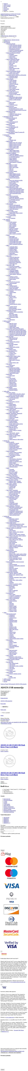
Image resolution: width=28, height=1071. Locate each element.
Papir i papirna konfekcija (12, 537)
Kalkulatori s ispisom (14, 518)
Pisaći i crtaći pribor (10, 599)
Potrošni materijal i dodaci (15, 304)
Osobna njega (12, 637)
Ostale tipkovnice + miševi (15, 267)
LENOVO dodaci (13, 55)
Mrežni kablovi (12, 462)
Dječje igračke (9, 672)
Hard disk (8, 163)
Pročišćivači (12, 616)
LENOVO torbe (13, 65)
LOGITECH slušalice (14, 272)
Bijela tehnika (9, 640)
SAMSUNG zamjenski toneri (16, 512)
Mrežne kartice (9, 348)
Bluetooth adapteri (13, 390)
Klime (7, 649)
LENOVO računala (13, 84)
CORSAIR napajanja (14, 197)
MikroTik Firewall (13, 338)
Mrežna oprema (7, 321)
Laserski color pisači (13, 240)
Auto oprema (9, 431)
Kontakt (5, 10)
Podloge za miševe (13, 254)
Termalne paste (12, 140)
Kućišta (8, 179)
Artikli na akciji (6, 5)
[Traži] (14, 37)
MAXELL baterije (13, 444)
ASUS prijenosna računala (15, 46)
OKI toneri (11, 502)
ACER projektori (13, 421)
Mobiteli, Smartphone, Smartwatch (14, 413)
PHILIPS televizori (13, 427)
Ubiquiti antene (12, 326)
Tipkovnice (8, 256)
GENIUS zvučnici (13, 276)
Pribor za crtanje (13, 610)
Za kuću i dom (12, 677)
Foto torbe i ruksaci (10, 392)
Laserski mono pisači (14, 239)
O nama (5, 801)
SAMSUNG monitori (14, 231)
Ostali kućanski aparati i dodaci (16, 638)
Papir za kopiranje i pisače (15, 538)
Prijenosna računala (10, 43)
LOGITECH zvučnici (14, 278)
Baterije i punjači (10, 442)
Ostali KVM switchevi (14, 341)
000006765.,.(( (6, 822)
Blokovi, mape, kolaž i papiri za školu (17, 554)
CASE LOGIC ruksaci (14, 72)
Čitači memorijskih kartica (15, 193)
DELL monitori (12, 226)
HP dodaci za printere (14, 453)
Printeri (8, 235)
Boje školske (12, 552)
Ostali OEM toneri (13, 504)
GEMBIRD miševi (13, 248)
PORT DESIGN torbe (14, 68)
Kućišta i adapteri (13, 171)
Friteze (10, 623)
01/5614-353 (14, 14)
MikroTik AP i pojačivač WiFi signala (17, 331)
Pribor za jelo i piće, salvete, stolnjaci (17, 535)
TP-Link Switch (13, 384)
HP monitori (12, 227)
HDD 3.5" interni (13, 166)
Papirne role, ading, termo (15, 544)
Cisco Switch (12, 378)
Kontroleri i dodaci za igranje (15, 408)
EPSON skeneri (12, 308)
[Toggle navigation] (1, 1)
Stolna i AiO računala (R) (12, 121)
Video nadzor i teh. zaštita (12, 434)
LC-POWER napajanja (14, 200)
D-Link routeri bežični (14, 367)
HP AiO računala (13, 93)
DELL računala (12, 82)
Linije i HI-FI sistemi (11, 409)
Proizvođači (6, 8)
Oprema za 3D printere (11, 474)
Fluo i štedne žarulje (13, 663)
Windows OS (12, 112)
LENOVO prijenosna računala (16, 50)
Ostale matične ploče (14, 147)
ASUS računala (12, 81)
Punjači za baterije (13, 449)
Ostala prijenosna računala (15, 51)
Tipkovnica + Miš (10, 265)
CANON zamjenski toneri (15, 508)
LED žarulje (12, 668)
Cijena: (2, 715)
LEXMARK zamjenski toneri (16, 511)
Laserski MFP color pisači (15, 242)
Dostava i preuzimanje (8, 806)
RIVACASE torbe (13, 62)
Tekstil (10, 563)
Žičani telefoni (12, 404)
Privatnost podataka (7, 800)
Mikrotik (11, 345)
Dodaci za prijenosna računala (13, 52)
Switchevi (8, 377)
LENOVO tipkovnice (14, 259)
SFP (10, 361)
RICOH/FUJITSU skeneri (15, 309)
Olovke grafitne (12, 608)
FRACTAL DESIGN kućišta (15, 180)
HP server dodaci (13, 107)
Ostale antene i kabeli (14, 327)
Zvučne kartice (12, 215)
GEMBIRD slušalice (14, 271)
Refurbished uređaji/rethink (9, 810)
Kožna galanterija (13, 571)
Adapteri (11, 457)
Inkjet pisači (12, 236)
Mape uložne (12, 587)
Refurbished (12, 119)
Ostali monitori (12, 232)
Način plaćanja (6, 805)
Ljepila (10, 581)
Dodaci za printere (10, 451)
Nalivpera (11, 603)
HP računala (12, 85)
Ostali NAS (12, 354)
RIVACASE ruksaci (13, 73)
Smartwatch (12, 418)
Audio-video (6, 391)
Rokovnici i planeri (13, 568)
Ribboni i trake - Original (15, 481)
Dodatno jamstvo (13, 58)
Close (2, 781)
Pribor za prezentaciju (14, 598)
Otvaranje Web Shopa (19, 1030)
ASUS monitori (12, 224)
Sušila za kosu (12, 632)
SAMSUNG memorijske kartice (16, 190)
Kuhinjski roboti (13, 628)
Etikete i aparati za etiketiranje (16, 546)
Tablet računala (9, 95)
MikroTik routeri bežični (14, 369)
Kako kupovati (6, 799)
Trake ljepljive (12, 530)
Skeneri (8, 305)
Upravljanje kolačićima (8, 812)
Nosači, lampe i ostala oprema (16, 423)
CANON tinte (12, 486)
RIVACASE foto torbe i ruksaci (16, 395)
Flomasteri (11, 604)
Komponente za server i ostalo (16, 108)
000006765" (6, 820)
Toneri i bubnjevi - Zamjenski (13, 505)
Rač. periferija (6, 219)
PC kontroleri (12, 218)
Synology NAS (12, 353)
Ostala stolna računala (14, 89)
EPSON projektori (13, 422)
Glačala (11, 624)
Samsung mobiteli (13, 414)
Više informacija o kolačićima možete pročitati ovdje (12, 1051)
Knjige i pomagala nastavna (15, 557)
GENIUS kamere (13, 285)
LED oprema (12, 664)
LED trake (11, 667)
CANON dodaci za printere (15, 452)
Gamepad (11, 291)
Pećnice (11, 643)
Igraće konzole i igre (11, 407)
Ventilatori (11, 636)
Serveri (8, 101)
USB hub (8, 318)
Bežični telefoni (12, 405)
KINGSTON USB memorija (15, 206)
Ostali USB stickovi (13, 209)
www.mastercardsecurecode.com (17, 982)
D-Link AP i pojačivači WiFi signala (17, 330)
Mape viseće (12, 591)
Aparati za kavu (12, 617)
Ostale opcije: (3, 709)
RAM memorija (9, 172)
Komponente (6, 134)
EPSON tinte (12, 487)
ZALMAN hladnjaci (14, 160)
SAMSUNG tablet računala (15, 98)
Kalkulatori (8, 517)
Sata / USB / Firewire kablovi (16, 465)
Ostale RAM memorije (14, 177)
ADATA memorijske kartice (15, 188)
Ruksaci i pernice (13, 551)
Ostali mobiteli (12, 416)
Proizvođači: (3, 703)
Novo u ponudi (6, 6)
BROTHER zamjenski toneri (15, 507)
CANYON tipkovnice (14, 257)
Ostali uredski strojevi (11, 522)
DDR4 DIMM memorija (14, 175)
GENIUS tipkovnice (14, 258)
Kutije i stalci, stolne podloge (15, 580)
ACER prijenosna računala (15, 45)
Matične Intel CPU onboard (15, 142)
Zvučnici (8, 275)
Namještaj (11, 582)
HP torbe (11, 64)
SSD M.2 (11, 170)
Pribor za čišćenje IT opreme (12, 477)
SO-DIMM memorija (14, 176)
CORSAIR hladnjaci (14, 154)
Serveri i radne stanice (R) (12, 127)
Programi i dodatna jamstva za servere (17, 110)
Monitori (8, 220)
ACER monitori (12, 222)
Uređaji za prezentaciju (14, 597)
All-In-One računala (10, 90)
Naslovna (5, 3)
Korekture (11, 578)
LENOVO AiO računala (14, 94)
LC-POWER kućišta (14, 181)
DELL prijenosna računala (15, 47)
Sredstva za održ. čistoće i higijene (17, 534)
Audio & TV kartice (11, 214)
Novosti (5, 7)
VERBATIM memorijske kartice (16, 192)
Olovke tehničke (13, 607)
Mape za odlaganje (13, 590)
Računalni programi (10, 111)
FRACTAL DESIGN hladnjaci (16, 155)
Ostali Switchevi (13, 386)
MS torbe (11, 67)
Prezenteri (8, 280)
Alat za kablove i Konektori (15, 459)
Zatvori (2, 850)
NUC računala (12, 88)
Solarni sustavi (9, 669)
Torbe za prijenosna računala (12, 59)
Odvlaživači (12, 615)
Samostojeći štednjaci (14, 646)
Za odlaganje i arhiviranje (12, 585)
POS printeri (12, 301)
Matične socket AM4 (14, 146)
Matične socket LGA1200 (15, 144)
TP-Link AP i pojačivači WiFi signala (17, 332)
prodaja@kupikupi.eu (5, 14)
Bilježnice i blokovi (13, 547)
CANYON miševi (13, 246)
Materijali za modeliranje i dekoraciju (17, 555)
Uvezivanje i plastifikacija (15, 595)
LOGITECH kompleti (14, 266)
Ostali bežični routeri (14, 373)
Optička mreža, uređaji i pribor (13, 356)
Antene (8, 322)
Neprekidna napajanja (11, 310)
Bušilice (11, 576)
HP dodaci (11, 54)
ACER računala (12, 80)
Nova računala (6, 42)
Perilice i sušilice (13, 642)
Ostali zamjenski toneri (14, 515)
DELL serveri (12, 102)
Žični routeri (12, 375)
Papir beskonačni (13, 542)
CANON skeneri (13, 306)
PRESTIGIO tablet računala (15, 97)
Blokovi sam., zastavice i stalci (16, 574)
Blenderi (11, 619)
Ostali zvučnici (12, 279)
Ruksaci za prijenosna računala (13, 71)
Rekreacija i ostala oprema (15, 656)
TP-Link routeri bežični (14, 371)
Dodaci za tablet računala (15, 99)
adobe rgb (10, 722)
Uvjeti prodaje (6, 804)
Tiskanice (11, 548)
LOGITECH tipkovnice (14, 261)
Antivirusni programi (14, 115)
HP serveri (11, 103)
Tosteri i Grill (12, 633)
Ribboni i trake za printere (12, 479)
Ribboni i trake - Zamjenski (15, 482)
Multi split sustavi (13, 650)
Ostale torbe (12, 69)
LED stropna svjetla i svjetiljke (16, 666)
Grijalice (11, 625)
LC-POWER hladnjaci (14, 157)
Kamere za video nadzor (14, 435)
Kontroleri (8, 216)
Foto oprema (12, 399)
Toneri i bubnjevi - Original (12, 496)
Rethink (11, 120)
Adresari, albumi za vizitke (15, 573)
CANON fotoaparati (14, 397)
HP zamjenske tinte (13, 494)
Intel (10, 138)
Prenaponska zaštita (13, 317)
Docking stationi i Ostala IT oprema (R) (15, 132)
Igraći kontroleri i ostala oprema (13, 289)
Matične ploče (9, 141)
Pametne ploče (12, 429)
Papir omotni (12, 543)
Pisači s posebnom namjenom (16, 244)
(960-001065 (6, 817)
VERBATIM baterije (14, 447)
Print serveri (9, 364)
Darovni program (13, 564)
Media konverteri (13, 358)
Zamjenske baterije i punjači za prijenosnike (16, 75)
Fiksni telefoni (9, 403)
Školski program (10, 550)
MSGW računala (13, 86)
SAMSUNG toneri (13, 503)
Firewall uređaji (9, 336)
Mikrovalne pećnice (13, 629)
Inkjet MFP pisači (13, 237)
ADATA (5, 706)
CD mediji (11, 469)
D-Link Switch (12, 379)
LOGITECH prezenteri (14, 282)
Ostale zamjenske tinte (14, 495)
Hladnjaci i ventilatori (11, 153)
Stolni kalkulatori (13, 520)
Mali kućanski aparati (11, 613)
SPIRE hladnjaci (13, 159)
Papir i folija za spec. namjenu (16, 539)
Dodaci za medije (13, 473)
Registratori (11, 586)
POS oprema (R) (10, 129)
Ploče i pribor (12, 594)
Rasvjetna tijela (9, 662)
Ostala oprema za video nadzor (16, 439)
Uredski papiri (12, 541)
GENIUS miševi (13, 249)
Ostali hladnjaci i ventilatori (15, 162)
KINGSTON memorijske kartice (16, 189)
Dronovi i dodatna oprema (15, 673)
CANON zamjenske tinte (15, 491)
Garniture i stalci (13, 611)
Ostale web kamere (13, 288)
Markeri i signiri (12, 606)
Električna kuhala (13, 621)
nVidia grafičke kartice (14, 151)
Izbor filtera (3, 693)
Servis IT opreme (7, 809)
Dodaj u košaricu (4, 751)
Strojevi (11, 660)
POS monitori (12, 300)
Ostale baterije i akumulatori (15, 448)
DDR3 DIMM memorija (14, 173)
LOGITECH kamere (14, 287)
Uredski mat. (6, 516)
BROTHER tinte (13, 485)
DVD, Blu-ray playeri (14, 401)
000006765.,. (6, 821)
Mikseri (11, 630)
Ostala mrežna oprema (14, 347)
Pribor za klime (12, 654)
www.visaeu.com (10, 1017)
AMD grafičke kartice (14, 150)
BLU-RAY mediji (13, 472)
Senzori (11, 438)
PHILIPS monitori (13, 229)
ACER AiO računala (14, 91)
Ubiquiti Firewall (13, 339)
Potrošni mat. (6, 440)
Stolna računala (9, 78)
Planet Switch (12, 382)
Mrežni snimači (12, 436)
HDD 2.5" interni (13, 164)
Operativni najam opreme (9, 808)
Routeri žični (9, 374)
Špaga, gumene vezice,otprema (16, 531)
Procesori (8, 136)
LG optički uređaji (13, 211)
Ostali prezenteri (13, 283)
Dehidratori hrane (13, 620)
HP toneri (11, 500)
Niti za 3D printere (13, 475)
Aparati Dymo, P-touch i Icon (16, 525)
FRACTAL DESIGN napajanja (16, 198)
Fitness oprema (9, 655)
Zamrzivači (11, 647)
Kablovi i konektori (13, 357)
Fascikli (11, 589)
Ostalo (4, 612)
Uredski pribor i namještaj (12, 572)
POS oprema (9, 295)
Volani (10, 293)
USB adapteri (9, 387)
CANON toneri (12, 499)
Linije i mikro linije (13, 412)
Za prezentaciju (9, 593)
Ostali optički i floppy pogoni (15, 213)
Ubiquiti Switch (12, 383)
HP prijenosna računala (14, 49)
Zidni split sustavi (13, 653)
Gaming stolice (12, 292)
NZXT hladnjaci (13, 158)
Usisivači (11, 634)
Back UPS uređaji (13, 314)
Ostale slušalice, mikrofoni (15, 274)
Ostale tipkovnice (13, 263)
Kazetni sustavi (12, 651)
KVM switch (9, 340)
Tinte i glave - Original (11, 483)
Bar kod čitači (12, 296)
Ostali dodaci (12, 56)
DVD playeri (9, 400)
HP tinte (11, 489)
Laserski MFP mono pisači (15, 241)
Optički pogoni (9, 210)
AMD (10, 137)
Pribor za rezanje (13, 533)
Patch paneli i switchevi (14, 360)
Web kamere (9, 284)
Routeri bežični (9, 366)
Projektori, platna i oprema (12, 420)
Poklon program (13, 569)
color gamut (3, 722)
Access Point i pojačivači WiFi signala (15, 328)
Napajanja (8, 194)
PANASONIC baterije (14, 446)
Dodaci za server (10, 106)
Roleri (10, 602)
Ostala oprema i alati (13, 362)
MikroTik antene (13, 323)
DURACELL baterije (14, 443)
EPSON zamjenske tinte (14, 492)
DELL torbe (12, 63)
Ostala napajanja (13, 202)
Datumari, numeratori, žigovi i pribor (17, 577)
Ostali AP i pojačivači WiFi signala (17, 335)
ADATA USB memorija (14, 205)
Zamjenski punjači (13, 77)
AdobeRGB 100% (17, 722)
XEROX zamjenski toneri (15, 513)
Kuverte (11, 529)
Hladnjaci (11, 641)
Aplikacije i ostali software (15, 114)
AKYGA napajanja (13, 196)
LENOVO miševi (13, 250)
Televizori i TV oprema (11, 426)
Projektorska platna (13, 425)
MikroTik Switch (13, 380)
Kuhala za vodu (12, 626)
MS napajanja (12, 201)
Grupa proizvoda (4, 698)
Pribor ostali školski (13, 556)
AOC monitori (12, 223)
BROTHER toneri (13, 498)
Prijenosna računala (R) (11, 118)
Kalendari (11, 567)
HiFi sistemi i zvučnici (14, 410)
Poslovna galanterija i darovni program (15, 561)
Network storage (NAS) (11, 351)
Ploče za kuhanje (13, 645)
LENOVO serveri (13, 105)
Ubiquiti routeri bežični (14, 370)
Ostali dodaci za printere (14, 455)
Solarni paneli (12, 671)
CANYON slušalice (13, 270)
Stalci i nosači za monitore (15, 233)
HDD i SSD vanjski (13, 167)
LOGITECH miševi (13, 252)
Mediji (7, 468)
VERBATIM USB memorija (15, 207)
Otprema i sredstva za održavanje (13, 528)
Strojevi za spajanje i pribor (15, 584)
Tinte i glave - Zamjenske (12, 490)
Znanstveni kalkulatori (14, 521)
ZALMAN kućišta (13, 184)
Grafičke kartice (10, 149)
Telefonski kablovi (13, 466)
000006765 (6, 819)
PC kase (11, 298)
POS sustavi (12, 302)
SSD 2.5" (11, 168)
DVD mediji (12, 470)
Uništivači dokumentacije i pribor (16, 524)
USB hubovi (12, 319)
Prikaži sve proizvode (5, 26)
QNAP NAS (12, 352)
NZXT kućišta (12, 183)
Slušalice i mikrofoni (11, 269)
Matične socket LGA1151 (15, 145)
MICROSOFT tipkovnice (15, 262)
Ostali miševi (12, 253)
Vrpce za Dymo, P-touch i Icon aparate (18, 526)
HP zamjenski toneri (13, 509)
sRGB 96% (24, 722)
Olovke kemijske (13, 600)
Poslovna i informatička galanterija (17, 565)
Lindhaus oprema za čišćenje (12, 659)
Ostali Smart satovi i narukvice (16, 658)
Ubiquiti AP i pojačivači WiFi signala (17, 334)
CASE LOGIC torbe (14, 60)
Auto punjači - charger (14, 433)
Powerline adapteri (13, 344)
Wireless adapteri (13, 388)
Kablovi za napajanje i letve (15, 461)
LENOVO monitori (13, 228)
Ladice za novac (13, 297)
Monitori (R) (9, 124)
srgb (7, 722)
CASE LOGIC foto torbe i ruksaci (17, 393)
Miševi (7, 245)
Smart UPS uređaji (13, 315)
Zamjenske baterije (13, 76)
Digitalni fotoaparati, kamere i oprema (14, 396)
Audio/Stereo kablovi (14, 460)
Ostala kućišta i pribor (14, 185)
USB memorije (9, 203)
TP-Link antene (12, 324)
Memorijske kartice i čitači (12, 187)
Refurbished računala (8, 116)
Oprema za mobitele (13, 417)
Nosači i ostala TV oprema (15, 430)
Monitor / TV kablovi (14, 464)
